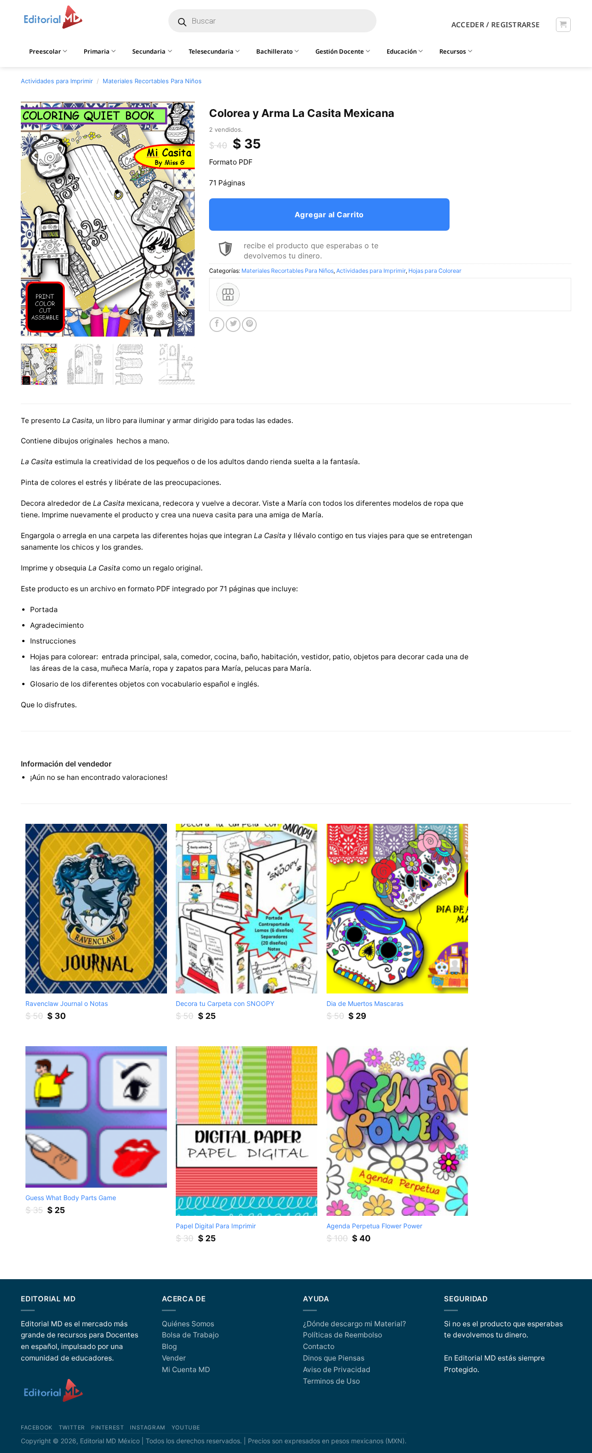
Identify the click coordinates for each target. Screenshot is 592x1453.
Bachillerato (274, 51)
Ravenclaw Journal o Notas (66, 1003)
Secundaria (149, 51)
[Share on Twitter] (233, 324)
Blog (169, 1346)
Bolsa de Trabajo (190, 1334)
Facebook (37, 1427)
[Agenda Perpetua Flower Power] (397, 1131)
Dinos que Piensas (333, 1358)
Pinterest (107, 1427)
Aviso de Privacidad (336, 1369)
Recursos (452, 51)
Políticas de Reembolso (342, 1334)
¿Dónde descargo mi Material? (354, 1323)
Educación (402, 51)
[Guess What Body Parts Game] (96, 1117)
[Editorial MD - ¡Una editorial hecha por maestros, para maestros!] (53, 17)
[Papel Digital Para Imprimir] (246, 1131)
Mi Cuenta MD (186, 1369)
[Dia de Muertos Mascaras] (397, 908)
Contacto (318, 1346)
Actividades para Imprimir (57, 81)
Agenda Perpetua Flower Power (374, 1226)
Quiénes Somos (188, 1323)
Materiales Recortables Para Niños (152, 81)
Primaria (97, 51)
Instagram (147, 1427)
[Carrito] (563, 25)
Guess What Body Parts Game (70, 1198)
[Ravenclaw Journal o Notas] (96, 908)
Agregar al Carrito (329, 214)
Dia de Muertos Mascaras (365, 1003)
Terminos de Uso (331, 1381)
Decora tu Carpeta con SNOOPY (225, 1003)
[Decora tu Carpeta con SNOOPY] (246, 908)
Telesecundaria (211, 51)
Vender (174, 1358)
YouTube (186, 1427)
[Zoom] (33, 325)
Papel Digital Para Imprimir (216, 1226)
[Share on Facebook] (217, 324)
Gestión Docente (339, 51)
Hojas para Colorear (435, 270)
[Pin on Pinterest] (249, 324)
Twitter (72, 1427)
